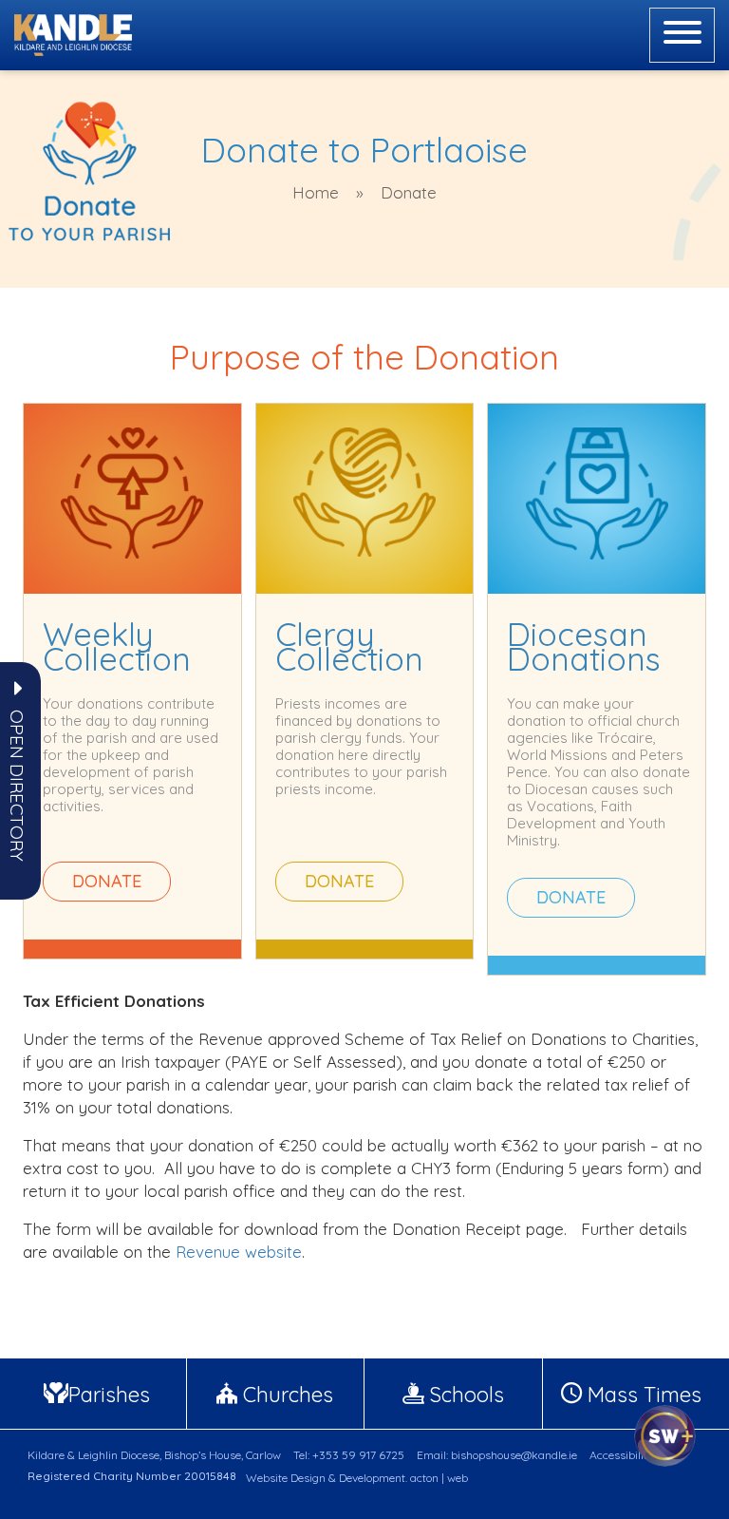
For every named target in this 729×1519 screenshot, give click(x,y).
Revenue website (239, 1252)
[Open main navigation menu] (682, 35)
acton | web (439, 1478)
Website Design (286, 1478)
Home (315, 192)
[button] (17, 786)
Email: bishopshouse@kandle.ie (497, 1455)
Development (372, 1478)
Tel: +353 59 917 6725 (348, 1455)
